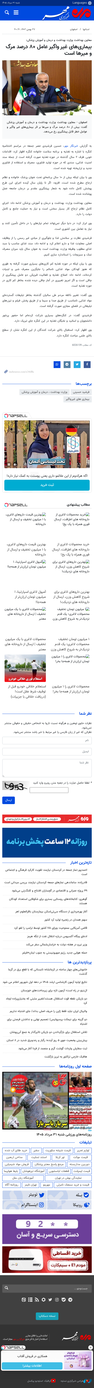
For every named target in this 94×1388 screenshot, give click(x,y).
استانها (86, 29)
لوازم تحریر (83, 1150)
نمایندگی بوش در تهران (68, 1178)
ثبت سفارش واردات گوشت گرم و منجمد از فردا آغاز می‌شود (52, 1048)
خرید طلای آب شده (16, 1150)
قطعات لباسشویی (59, 1171)
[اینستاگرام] (57, 1300)
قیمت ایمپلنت (81, 1171)
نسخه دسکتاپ (47, 1316)
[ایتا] (23, 1300)
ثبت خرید (47, 485)
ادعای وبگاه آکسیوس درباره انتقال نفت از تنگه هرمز (57, 936)
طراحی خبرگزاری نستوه (72, 1381)
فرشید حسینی (81, 392)
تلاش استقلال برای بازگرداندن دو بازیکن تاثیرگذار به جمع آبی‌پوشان (48, 1032)
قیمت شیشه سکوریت (58, 1150)
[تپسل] (6, 416)
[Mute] (15, 464)
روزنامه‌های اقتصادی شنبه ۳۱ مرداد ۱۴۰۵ (63, 1134)
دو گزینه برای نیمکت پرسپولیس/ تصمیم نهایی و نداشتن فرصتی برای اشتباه (47, 1021)
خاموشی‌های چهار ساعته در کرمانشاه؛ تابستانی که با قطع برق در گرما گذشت (47, 971)
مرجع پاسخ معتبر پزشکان (49, 1164)
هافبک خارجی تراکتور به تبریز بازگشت (65, 1057)
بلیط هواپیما (11, 1171)
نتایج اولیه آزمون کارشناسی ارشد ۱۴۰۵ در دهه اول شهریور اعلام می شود (45, 982)
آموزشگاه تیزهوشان (33, 1171)
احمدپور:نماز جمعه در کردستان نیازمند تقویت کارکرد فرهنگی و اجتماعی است (46, 872)
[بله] (63, 1300)
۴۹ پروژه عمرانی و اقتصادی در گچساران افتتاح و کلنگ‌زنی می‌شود (49, 890)
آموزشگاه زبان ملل (23, 1178)
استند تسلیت (39, 1157)
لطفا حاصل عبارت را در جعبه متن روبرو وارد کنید (62, 783)
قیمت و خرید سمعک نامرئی (73, 1185)
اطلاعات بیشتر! (32, 1365)
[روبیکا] (44, 1300)
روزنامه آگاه (11, 1185)
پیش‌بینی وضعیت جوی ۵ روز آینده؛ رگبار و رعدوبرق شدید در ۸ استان (47, 1040)
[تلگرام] (70, 1300)
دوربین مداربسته (79, 1164)
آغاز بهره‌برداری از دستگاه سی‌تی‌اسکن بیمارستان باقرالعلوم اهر (51, 911)
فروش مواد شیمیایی (17, 1164)
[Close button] (90, 1347)
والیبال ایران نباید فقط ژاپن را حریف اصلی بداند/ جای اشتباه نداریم (48, 1011)
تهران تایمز (31, 1185)
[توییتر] (50, 1300)
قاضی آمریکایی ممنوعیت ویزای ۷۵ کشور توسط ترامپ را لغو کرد (50, 928)
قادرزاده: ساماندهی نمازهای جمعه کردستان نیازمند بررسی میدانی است (45, 882)
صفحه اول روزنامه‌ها (75, 1067)
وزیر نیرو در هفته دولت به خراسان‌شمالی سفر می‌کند (56, 944)
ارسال (8, 800)
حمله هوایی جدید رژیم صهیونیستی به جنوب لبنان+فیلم (54, 953)
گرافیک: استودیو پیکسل (39, 1381)
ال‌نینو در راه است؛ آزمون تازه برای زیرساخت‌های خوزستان (54, 990)
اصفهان (74, 29)
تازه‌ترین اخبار (81, 863)
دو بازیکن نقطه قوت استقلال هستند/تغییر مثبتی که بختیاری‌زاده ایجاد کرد (46, 1001)
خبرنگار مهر (71, 146)
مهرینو (46, 1185)
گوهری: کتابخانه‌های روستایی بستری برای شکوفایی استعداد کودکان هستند (48, 901)
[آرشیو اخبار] (30, 1300)
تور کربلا (60, 1157)
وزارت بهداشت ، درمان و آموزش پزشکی (44, 392)
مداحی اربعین (14, 1157)
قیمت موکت (80, 1157)
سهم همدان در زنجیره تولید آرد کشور (65, 920)
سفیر (36, 1150)
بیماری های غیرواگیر (77, 399)
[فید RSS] (37, 1300)
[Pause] (9, 464)
